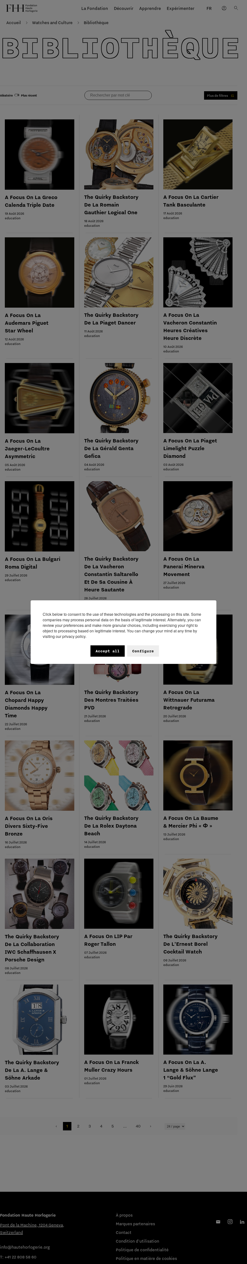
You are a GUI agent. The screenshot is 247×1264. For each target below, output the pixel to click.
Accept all (108, 651)
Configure (143, 651)
